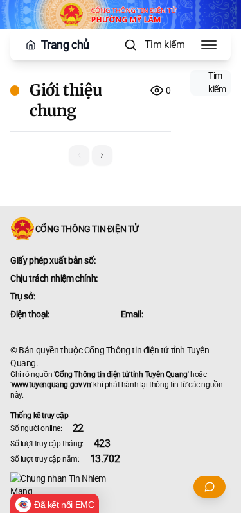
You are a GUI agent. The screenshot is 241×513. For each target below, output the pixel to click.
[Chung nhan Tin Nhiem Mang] (120, 485)
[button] (102, 155)
